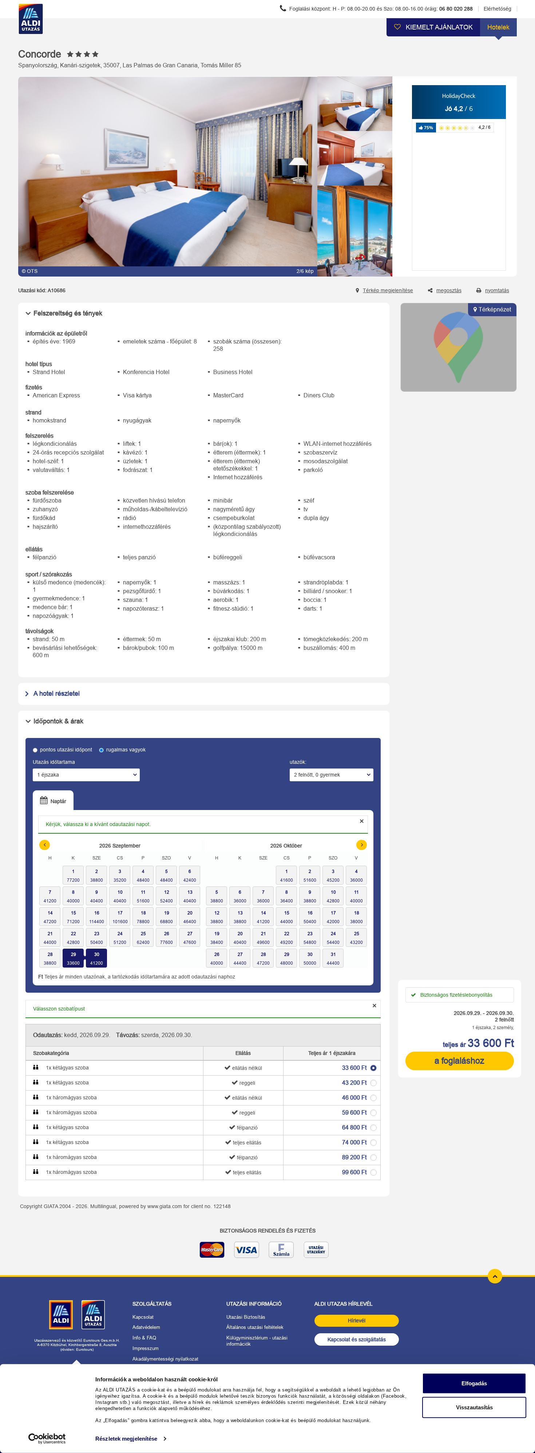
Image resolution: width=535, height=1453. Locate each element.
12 (166, 892)
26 (166, 933)
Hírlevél (356, 1320)
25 (143, 933)
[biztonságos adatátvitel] (267, 1252)
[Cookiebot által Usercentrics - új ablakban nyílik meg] (47, 1438)
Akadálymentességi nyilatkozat (165, 1359)
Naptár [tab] (57, 801)
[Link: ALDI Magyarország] (61, 1314)
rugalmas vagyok (126, 750)
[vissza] (354, 83)
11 (143, 892)
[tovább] (354, 270)
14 (50, 913)
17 (120, 913)
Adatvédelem (146, 1327)
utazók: (298, 762)
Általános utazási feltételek (255, 1327)
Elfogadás (474, 1383)
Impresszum (145, 1348)
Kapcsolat (143, 1317)
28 (50, 954)
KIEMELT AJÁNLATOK (438, 27)
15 (73, 913)
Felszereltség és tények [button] (67, 313)
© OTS (29, 271)
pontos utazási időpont (66, 750)
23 (96, 933)
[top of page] (495, 1276)
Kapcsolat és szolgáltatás (357, 1339)
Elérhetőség (497, 9)
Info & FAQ (144, 1338)
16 (96, 913)
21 (50, 933)
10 (120, 892)
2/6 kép (305, 271)
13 (190, 892)
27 (190, 933)
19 (166, 913)
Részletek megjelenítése (126, 1439)
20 (190, 913)
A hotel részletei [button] (56, 693)
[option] (167, 176)
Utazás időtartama (54, 762)
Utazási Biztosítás (245, 1317)
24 (120, 933)
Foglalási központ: (380, 9)
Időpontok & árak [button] (58, 721)
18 (143, 913)
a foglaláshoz (459, 1060)
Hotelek (498, 27)
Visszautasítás (474, 1407)
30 (96, 954)
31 (333, 954)
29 (73, 954)
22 (73, 933)
